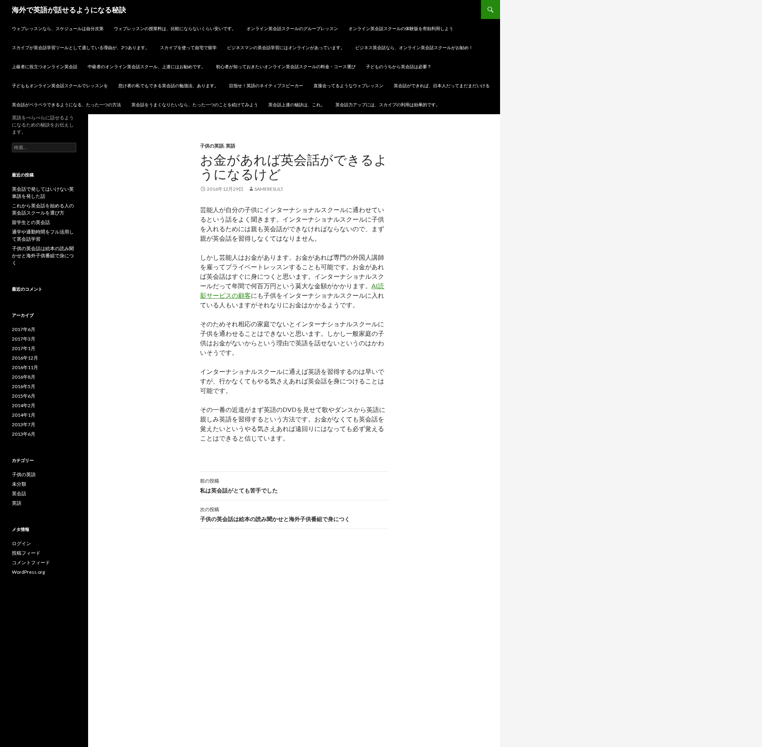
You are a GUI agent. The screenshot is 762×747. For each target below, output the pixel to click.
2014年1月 (23, 415)
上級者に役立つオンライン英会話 (44, 66)
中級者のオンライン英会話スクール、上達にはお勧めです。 (147, 66)
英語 (230, 146)
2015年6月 (23, 396)
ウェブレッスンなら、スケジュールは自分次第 (58, 28)
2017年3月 (23, 339)
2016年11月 (25, 367)
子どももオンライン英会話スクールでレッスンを (60, 85)
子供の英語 (212, 146)
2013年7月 (23, 424)
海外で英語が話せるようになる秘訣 (69, 9)
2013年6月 (23, 434)
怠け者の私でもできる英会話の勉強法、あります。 (168, 85)
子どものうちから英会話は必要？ (398, 66)
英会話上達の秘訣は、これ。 (296, 104)
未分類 (19, 484)
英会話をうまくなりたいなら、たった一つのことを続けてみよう (194, 104)
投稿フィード (26, 553)
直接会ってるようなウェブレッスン (348, 85)
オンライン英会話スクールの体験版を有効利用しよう (400, 28)
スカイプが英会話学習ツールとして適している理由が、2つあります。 (81, 47)
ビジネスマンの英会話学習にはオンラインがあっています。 (286, 47)
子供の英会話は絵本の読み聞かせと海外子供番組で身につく (275, 514)
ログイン (21, 543)
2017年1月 (23, 348)
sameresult (268, 189)
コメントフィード (31, 562)
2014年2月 (23, 405)
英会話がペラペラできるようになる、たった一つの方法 (66, 104)
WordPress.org (28, 572)
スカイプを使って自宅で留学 (188, 47)
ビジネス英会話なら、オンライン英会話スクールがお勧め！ (414, 47)
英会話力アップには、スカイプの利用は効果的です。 (387, 104)
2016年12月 (25, 358)
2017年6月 (23, 329)
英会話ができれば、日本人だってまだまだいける (442, 85)
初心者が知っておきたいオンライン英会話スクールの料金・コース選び (286, 66)
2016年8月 (23, 377)
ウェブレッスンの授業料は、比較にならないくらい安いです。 (175, 28)
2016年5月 (23, 386)
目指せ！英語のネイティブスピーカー (266, 85)
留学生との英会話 (31, 222)
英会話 (19, 493)
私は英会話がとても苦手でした (239, 486)
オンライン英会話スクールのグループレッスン (292, 28)
